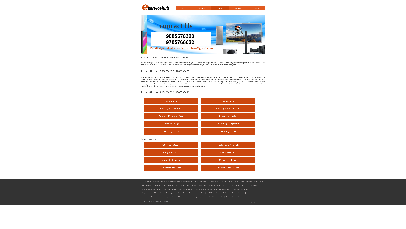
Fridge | (230, 181)
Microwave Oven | (252, 181)
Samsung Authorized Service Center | (206, 189)
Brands (220, 8)
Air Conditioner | (213, 181)
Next (261, 34)
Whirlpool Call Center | (226, 189)
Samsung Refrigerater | (198, 197)
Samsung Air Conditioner (171, 108)
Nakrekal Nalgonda (228, 152)
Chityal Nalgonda (171, 152)
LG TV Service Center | (214, 193)
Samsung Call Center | (169, 189)
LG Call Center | (240, 185)
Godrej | (182, 185)
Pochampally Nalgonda (228, 144)
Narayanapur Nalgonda (228, 167)
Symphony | (211, 185)
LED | (225, 181)
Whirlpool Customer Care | (242, 189)
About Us (202, 8)
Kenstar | (194, 185)
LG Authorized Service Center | (151, 189)
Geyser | (242, 181)
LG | (142, 181)
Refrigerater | (187, 181)
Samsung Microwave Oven (171, 116)
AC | (198, 181)
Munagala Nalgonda (228, 160)
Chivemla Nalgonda (171, 160)
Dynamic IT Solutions (163, 201)
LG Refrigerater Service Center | (151, 197)
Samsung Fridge (171, 123)
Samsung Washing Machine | (181, 197)
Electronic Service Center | (197, 193)
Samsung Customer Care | (185, 189)
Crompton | (165, 181)
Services (238, 8)
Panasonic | (170, 185)
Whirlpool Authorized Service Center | (153, 193)
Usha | (177, 185)
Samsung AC (171, 100)
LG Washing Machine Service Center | (234, 193)
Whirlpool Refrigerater (233, 197)
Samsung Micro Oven (228, 116)
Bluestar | (225, 185)
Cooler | (236, 181)
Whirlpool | (156, 181)
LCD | (221, 181)
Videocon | (157, 185)
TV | (194, 181)
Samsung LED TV (228, 131)
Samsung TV (228, 100)
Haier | (143, 185)
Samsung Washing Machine (228, 108)
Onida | (261, 181)
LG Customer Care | (252, 185)
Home (184, 8)
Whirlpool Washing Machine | (216, 197)
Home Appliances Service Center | (177, 193)
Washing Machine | (176, 181)
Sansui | (200, 185)
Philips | (188, 185)
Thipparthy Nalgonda (171, 167)
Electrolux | (149, 185)
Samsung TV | (167, 197)
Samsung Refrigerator (228, 123)
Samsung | (148, 181)
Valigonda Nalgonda (171, 144)
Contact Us (256, 8)
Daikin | (232, 185)
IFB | (205, 185)
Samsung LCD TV (171, 131)
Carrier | (219, 185)
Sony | (164, 185)
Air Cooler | (203, 181)
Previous (145, 34)
